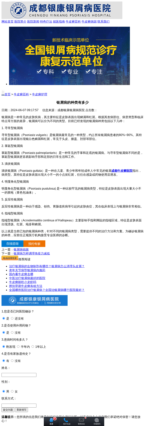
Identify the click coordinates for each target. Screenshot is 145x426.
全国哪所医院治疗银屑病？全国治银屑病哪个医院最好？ (47, 290)
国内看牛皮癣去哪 (21, 274)
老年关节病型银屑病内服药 (27, 270)
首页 (8, 94)
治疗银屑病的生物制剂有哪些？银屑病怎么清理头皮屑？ (47, 266)
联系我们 (103, 21)
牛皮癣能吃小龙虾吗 (22, 282)
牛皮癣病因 (89, 21)
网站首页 (8, 21)
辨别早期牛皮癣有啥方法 (25, 286)
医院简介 (20, 21)
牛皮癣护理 (39, 94)
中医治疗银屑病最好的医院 (27, 278)
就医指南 (59, 21)
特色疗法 (46, 21)
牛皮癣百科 (73, 21)
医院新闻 (33, 21)
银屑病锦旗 (21, 249)
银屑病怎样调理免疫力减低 (32, 253)
